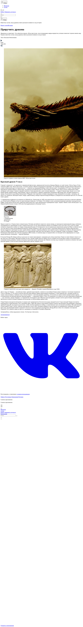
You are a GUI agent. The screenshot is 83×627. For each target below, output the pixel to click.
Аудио (5, 7)
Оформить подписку (10, 12)
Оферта (3, 397)
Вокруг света (4, 25)
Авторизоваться (5, 314)
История (10, 25)
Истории (20, 397)
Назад (5, 3)
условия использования (23, 394)
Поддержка (8, 397)
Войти (2, 12)
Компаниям (15, 397)
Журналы (6, 5)
